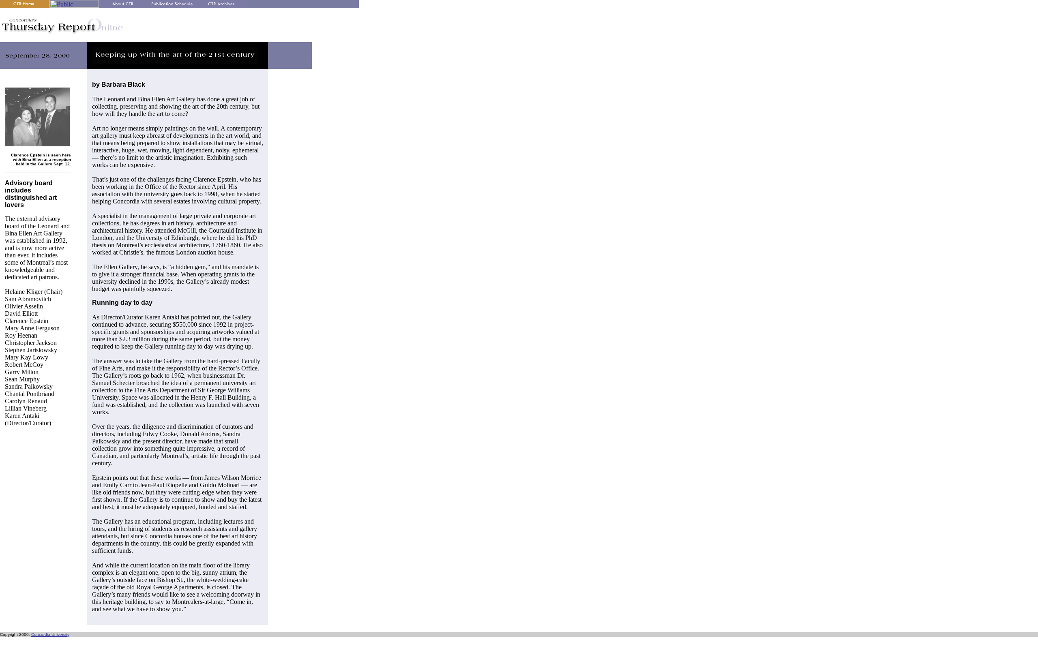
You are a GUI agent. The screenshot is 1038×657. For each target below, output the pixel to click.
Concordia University (50, 634)
